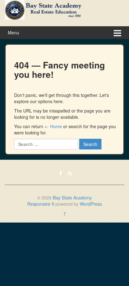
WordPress (91, 204)
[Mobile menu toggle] (117, 32)
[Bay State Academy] (43, 9)
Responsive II (40, 204)
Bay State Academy (72, 197)
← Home (53, 126)
